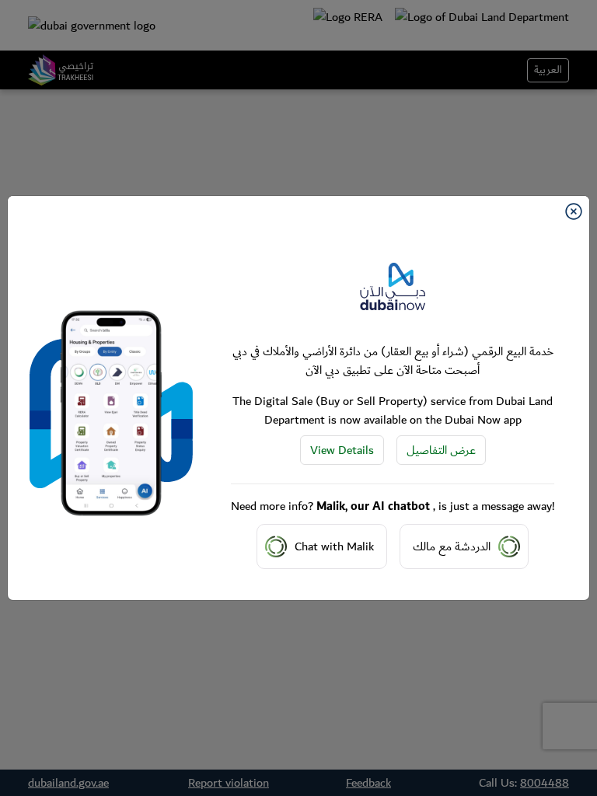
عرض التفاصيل (441, 450)
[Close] (573, 211)
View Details (342, 450)
